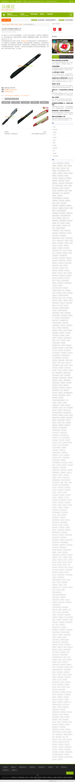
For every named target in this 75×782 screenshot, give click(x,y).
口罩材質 (60, 245)
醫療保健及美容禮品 (56, 704)
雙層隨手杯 (68, 729)
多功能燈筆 (66, 524)
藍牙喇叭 (61, 188)
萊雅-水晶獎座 (55, 97)
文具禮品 (65, 173)
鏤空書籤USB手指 (56, 345)
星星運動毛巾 (69, 325)
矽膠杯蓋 (54, 647)
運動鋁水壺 (54, 699)
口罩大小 (70, 365)
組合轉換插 (69, 659)
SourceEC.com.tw (8, 91)
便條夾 (53, 465)
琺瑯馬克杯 (63, 627)
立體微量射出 (63, 652)
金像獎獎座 (68, 422)
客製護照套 (65, 552)
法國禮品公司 (14, 770)
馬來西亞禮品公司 (42, 767)
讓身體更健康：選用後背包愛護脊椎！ (33, 20)
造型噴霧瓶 (66, 697)
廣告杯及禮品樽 (69, 183)
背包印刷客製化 (60, 667)
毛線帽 (53, 612)
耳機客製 (54, 195)
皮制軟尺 (65, 637)
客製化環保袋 (55, 539)
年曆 (69, 564)
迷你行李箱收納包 (56, 342)
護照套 (68, 340)
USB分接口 (70, 352)
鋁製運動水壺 (67, 425)
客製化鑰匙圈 (55, 544)
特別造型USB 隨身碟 (56, 290)
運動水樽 (59, 422)
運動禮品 (65, 300)
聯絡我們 (25, 1)
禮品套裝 (54, 243)
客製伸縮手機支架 (56, 532)
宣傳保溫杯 (69, 554)
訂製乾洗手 (68, 682)
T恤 (57, 305)
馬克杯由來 (61, 749)
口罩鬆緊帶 (60, 507)
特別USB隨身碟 (69, 622)
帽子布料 (54, 562)
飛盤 (67, 737)
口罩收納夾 (61, 367)
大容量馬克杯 (61, 527)
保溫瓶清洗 (69, 470)
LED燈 (59, 437)
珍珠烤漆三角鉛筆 (56, 627)
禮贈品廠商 (54, 649)
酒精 (64, 422)
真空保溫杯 (60, 410)
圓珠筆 (61, 312)
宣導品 (16, 24)
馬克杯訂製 (62, 302)
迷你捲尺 (54, 697)
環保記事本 (54, 634)
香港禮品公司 (13, 767)
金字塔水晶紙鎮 (65, 704)
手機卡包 (64, 579)
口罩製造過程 (67, 502)
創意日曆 (54, 310)
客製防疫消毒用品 (56, 554)
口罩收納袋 (68, 495)
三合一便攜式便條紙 (56, 357)
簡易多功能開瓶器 (64, 654)
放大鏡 (53, 589)
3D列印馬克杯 (55, 432)
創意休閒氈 (54, 485)
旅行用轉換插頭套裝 (68, 392)
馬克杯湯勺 (54, 749)
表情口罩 (54, 679)
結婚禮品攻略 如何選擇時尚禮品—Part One (62, 78)
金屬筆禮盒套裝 (55, 709)
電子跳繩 (64, 732)
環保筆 (71, 240)
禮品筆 (68, 170)
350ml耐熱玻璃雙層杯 (57, 198)
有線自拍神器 (61, 602)
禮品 (54, 150)
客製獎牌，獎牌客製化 (57, 549)
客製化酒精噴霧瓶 (64, 542)
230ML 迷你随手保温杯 (65, 215)
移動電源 (60, 649)
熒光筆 (53, 619)
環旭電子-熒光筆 (56, 84)
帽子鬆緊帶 (62, 382)
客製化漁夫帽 (63, 537)
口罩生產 (66, 497)
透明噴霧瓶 (60, 697)
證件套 (59, 687)
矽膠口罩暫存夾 (55, 335)
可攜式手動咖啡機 (56, 512)
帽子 (58, 223)
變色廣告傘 (60, 195)
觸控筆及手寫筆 (55, 417)
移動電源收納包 (67, 649)
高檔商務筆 (61, 756)
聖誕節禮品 (61, 415)
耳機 (69, 225)
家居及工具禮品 (68, 263)
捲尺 (60, 587)
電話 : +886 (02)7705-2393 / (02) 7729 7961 (36, 1)
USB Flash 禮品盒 (56, 352)
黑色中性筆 (25, 41)
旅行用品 (67, 180)
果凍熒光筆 (61, 397)
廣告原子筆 (67, 278)
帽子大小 (65, 559)
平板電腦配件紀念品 (63, 320)
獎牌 (66, 268)
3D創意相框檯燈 (63, 432)
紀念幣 (64, 657)
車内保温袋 (69, 297)
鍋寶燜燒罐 (66, 714)
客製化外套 (54, 263)
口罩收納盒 (61, 495)
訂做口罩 (62, 682)
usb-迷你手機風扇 (56, 447)
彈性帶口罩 (61, 569)
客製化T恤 (69, 260)
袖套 (61, 679)
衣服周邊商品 (66, 672)
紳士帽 (64, 659)
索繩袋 (60, 659)
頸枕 (53, 737)
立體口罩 (54, 337)
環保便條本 (54, 330)
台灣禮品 (71, 370)
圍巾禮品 (67, 520)
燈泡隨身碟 (61, 622)
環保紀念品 (67, 270)
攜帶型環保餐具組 (56, 238)
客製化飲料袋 (55, 547)
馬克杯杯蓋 (67, 744)
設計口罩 (54, 687)
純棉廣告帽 (59, 253)
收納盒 (60, 265)
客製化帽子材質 (68, 534)
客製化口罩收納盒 (56, 315)
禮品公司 (66, 208)
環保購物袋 (59, 292)
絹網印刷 (54, 662)
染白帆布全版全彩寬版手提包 (58, 400)
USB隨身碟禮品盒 (56, 355)
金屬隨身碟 (61, 425)
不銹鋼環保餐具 (55, 230)
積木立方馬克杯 (55, 652)
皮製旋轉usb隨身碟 (64, 639)
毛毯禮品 (60, 285)
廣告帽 (64, 218)
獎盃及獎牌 (68, 290)
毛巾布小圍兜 (55, 268)
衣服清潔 (54, 677)
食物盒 (60, 739)
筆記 (68, 652)
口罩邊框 (54, 507)
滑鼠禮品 (68, 223)
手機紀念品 (69, 387)
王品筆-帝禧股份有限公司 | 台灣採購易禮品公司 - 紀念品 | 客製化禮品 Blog (16, 95)
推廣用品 (60, 392)
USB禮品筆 (67, 440)
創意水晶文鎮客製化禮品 (64, 485)
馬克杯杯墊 (61, 744)
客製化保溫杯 (67, 230)
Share (16, 102)
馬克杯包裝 (69, 739)
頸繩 (64, 737)
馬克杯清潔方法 (68, 747)
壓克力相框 (54, 524)
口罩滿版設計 (60, 497)
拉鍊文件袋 (54, 392)
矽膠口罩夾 (61, 644)
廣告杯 (53, 280)
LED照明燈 (54, 437)
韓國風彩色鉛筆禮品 (68, 734)
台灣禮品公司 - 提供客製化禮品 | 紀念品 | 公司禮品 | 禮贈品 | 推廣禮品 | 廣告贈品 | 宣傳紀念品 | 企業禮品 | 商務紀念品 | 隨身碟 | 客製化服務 (41, 777)
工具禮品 (54, 559)
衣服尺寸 (54, 674)
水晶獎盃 (59, 402)
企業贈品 (54, 132)
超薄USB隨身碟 (55, 692)
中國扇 (60, 455)
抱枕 (61, 390)
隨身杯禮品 (54, 724)
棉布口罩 (65, 265)
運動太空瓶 (54, 300)
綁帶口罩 (59, 662)
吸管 (53, 372)
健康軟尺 (60, 475)
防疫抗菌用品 (55, 255)
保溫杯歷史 (64, 465)
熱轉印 (71, 619)
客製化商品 (60, 165)
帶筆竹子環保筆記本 (65, 317)
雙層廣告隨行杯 (55, 729)
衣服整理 (65, 674)
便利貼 (71, 243)
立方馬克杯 (64, 225)
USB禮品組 (54, 442)
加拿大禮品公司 (64, 767)
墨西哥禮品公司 (6, 770)
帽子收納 (59, 562)
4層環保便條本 (55, 435)
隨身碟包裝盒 (61, 724)
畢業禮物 (59, 637)
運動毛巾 (60, 300)
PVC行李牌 (60, 350)
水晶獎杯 (54, 402)
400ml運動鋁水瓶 (63, 255)
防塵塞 (60, 719)
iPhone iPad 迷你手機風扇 (62, 445)
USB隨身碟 (60, 173)
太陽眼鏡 (67, 527)
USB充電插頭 (64, 352)
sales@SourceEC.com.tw (51, 1)
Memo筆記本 (55, 258)
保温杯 (63, 362)
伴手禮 (11, 24)
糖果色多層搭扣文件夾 (57, 657)
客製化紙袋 (66, 245)
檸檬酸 (60, 609)
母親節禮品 (65, 609)
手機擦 (53, 582)
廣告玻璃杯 (54, 385)
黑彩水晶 (54, 759)
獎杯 (53, 624)
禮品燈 (65, 647)
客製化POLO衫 (62, 260)
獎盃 (63, 290)
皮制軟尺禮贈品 (55, 639)
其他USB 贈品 (62, 258)
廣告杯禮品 (69, 382)
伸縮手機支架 (64, 462)
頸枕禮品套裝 (58, 737)
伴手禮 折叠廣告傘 (56, 462)
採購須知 (42, 14)
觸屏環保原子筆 (55, 682)
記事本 (64, 297)
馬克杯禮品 (63, 430)
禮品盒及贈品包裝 (67, 412)
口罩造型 (54, 370)
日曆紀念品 (62, 325)
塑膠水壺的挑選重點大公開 (58, 116)
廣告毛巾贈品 (55, 265)
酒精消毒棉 (66, 702)
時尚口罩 (67, 599)
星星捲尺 (62, 599)
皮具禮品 (65, 292)
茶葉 (72, 667)
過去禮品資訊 (70, 56)
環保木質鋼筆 (70, 407)
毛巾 (68, 218)
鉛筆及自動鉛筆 (62, 220)
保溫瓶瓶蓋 (62, 472)
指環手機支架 (55, 587)
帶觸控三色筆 (55, 320)
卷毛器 (65, 365)
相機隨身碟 (54, 644)
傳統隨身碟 (66, 475)
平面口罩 (65, 564)
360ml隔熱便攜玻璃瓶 (60, 228)
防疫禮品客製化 (55, 215)
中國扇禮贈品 (66, 455)
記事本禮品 (63, 340)
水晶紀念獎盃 (60, 614)
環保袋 (53, 203)
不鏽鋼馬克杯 (55, 455)
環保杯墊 (60, 330)
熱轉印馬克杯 (55, 622)
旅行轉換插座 (55, 213)
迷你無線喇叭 (60, 243)
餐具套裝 (66, 243)
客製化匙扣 (61, 534)
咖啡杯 (59, 515)
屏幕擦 (70, 557)
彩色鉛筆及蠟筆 (65, 280)
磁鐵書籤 (62, 335)
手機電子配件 (60, 248)
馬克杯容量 (61, 742)
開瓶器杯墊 (54, 719)
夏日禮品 (60, 524)
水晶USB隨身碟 (65, 612)
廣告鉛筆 (63, 223)
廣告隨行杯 (54, 208)
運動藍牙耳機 (60, 190)
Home (3, 24)
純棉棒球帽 (65, 253)
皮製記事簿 (61, 332)
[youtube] (70, 1)
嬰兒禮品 (54, 529)
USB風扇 (54, 445)
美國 (57, 767)
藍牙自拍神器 (62, 213)
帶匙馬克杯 (60, 559)
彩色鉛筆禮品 (55, 387)
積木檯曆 (67, 335)
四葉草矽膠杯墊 (55, 312)
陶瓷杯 (59, 722)
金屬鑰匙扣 (63, 712)
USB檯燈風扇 (55, 440)
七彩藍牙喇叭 (55, 205)
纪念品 (53, 667)
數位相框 (58, 589)
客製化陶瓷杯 (62, 544)
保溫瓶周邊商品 (62, 467)
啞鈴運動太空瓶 (55, 517)
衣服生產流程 (60, 677)
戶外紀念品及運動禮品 (61, 210)
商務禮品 (54, 175)
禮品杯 (58, 203)
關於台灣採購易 (19, 1)
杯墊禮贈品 (54, 397)
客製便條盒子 (64, 532)
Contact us (70, 773)
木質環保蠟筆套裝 (56, 604)
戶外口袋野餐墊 (69, 574)
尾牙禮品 (54, 137)
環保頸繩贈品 (55, 332)
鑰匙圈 (61, 717)
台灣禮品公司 (5, 767)
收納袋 (62, 238)
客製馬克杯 (63, 554)
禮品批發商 (60, 647)
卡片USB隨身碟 (55, 365)
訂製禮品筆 (67, 684)
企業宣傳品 (54, 360)
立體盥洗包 (60, 337)
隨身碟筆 (67, 724)
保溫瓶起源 (69, 472)
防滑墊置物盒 (65, 719)
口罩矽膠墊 (54, 500)
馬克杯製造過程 (69, 752)
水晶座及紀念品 (60, 240)
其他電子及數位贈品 (65, 480)
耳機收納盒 (54, 297)
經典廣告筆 (54, 415)
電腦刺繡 (69, 732)
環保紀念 (65, 250)
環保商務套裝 (55, 629)
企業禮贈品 (62, 460)
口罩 (61, 193)
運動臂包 (63, 342)
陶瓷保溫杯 (68, 345)
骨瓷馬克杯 (54, 756)
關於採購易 (50, 14)
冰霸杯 (66, 482)
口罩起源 (65, 505)
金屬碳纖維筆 (65, 707)
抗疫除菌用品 (64, 582)
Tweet (6, 102)
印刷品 (61, 365)
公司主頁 (12, 1)
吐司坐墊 (54, 515)
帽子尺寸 (71, 559)
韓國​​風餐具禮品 (59, 734)
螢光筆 (53, 340)
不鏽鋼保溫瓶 (55, 450)
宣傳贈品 (54, 173)
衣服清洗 (70, 674)
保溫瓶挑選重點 (56, 66)
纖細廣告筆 (69, 664)
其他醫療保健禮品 (56, 480)
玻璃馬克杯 (62, 624)
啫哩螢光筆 (62, 517)
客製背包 (60, 380)
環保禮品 (54, 145)
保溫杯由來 (70, 465)
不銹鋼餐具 (63, 447)
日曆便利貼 (62, 597)
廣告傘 (70, 190)
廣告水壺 (71, 567)
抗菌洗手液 (54, 584)
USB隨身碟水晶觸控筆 (67, 442)
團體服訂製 (68, 258)
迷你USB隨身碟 (61, 420)
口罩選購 (70, 505)
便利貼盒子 (54, 245)
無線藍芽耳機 (66, 193)
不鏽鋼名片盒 (62, 450)
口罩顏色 (59, 370)
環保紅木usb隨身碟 (65, 632)
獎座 (65, 407)
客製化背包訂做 (55, 542)
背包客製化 (67, 667)
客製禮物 (59, 552)
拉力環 (65, 584)
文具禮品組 (54, 178)
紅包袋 (68, 657)
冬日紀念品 (69, 220)
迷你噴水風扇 (67, 694)
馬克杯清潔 (61, 747)
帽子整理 (65, 562)
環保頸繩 (60, 634)
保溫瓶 (70, 185)
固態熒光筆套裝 (67, 372)
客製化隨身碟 (69, 544)
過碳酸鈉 (66, 699)
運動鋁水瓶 (61, 699)
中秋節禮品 (54, 457)
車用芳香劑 (68, 692)
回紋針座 (62, 520)
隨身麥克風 (62, 727)
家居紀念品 (54, 278)
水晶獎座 (66, 240)
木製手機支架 (68, 602)
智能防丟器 (54, 602)
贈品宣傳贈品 (69, 417)
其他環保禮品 (55, 307)
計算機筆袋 (62, 417)
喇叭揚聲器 (59, 218)
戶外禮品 (54, 577)
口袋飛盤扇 (66, 507)
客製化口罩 (67, 188)
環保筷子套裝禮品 (56, 632)
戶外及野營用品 (61, 574)
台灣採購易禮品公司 (5, 1)
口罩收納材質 (55, 495)
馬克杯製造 (61, 752)
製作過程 (65, 679)
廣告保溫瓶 (61, 567)
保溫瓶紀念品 (55, 200)
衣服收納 (59, 674)
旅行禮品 (54, 190)
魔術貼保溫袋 (69, 302)
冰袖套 (61, 482)
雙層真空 (62, 729)
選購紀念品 (12, 15)
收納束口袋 (67, 248)
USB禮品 (65, 185)
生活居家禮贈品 (67, 634)
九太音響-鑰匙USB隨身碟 (58, 72)
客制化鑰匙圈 (67, 312)
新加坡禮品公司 (32, 767)
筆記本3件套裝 (55, 654)
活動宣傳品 (54, 183)
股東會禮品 (55, 148)
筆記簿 (65, 273)
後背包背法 (54, 572)
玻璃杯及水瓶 (65, 327)
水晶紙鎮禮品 (67, 614)
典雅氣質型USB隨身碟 (64, 307)
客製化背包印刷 (69, 539)
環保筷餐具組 (55, 220)
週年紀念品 (67, 420)
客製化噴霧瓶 (67, 375)
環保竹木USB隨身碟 (68, 330)
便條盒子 (54, 362)
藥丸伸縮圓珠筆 (67, 669)
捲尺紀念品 (65, 587)
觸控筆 (71, 415)
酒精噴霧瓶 (60, 702)
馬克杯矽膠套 (67, 749)
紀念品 (54, 126)
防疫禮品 (63, 345)
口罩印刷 (54, 490)
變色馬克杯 (54, 689)
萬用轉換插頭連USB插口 (57, 669)
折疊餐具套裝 (65, 322)
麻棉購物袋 (61, 347)
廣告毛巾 (58, 280)
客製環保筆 (54, 380)
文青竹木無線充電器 (56, 592)
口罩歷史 (54, 497)
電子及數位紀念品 (56, 430)
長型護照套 (67, 717)
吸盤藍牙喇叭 (62, 205)
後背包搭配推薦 (68, 569)
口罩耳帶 (69, 500)
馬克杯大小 (54, 742)
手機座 (68, 579)
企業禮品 (54, 170)
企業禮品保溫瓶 (55, 460)
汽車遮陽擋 (54, 617)
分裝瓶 (70, 482)
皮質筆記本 (54, 295)
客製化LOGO (55, 534)
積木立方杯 (60, 273)
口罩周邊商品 (60, 490)
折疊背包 (54, 283)
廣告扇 (66, 567)
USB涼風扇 (61, 440)
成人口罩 (54, 574)
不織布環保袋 (66, 198)
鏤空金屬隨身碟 (55, 717)
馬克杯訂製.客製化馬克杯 (57, 754)
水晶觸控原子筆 (55, 405)
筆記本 (53, 253)
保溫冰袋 (66, 305)
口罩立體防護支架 (62, 500)
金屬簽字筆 (62, 709)
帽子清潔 (59, 564)
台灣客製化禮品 (60, 163)
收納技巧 (71, 587)
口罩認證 (59, 505)
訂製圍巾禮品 (60, 684)
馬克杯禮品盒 (55, 752)
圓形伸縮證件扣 (55, 522)
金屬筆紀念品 (69, 213)
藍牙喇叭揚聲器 (59, 185)
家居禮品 (70, 315)
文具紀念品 (63, 168)
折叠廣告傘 (68, 200)
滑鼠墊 (60, 407)
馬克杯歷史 (54, 747)
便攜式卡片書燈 (69, 360)
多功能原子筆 (55, 260)
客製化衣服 (61, 263)
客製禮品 (54, 552)
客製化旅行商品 (62, 233)
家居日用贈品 (55, 156)
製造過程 (66, 415)
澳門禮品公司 (50, 767)
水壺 (67, 400)
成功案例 (24, 15)
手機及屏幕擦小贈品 (56, 322)
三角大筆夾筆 (65, 357)
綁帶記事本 (65, 662)
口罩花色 (54, 502)
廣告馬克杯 (66, 385)
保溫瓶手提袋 (63, 470)
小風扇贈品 (65, 557)
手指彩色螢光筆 (61, 577)
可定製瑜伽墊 (55, 510)
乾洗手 (60, 457)
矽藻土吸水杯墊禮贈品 (57, 412)
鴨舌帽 (53, 305)
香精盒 (64, 739)
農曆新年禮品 (60, 694)
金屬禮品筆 (54, 425)
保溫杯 (66, 190)
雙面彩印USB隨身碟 (56, 732)
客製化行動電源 (62, 377)
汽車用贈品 (59, 327)
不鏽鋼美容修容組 (56, 452)
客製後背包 (69, 377)
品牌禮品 (54, 153)
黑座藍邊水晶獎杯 (68, 756)
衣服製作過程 (67, 677)
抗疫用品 (58, 582)
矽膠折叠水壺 (67, 644)
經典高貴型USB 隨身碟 (63, 295)
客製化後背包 (64, 315)
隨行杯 (70, 722)
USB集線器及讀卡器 (65, 355)
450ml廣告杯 (63, 203)
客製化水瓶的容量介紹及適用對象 (60, 60)
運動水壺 (54, 422)
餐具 (53, 228)
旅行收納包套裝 (55, 597)
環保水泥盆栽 (69, 629)
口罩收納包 (54, 367)
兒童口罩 (59, 477)
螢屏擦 (53, 672)
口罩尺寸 (54, 492)
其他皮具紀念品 (66, 477)
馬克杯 (71, 208)
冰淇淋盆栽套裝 (55, 482)
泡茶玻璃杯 (61, 208)
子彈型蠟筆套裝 (61, 529)
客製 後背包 (20, 20)
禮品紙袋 (54, 273)
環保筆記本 (54, 270)
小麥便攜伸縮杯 (62, 235)
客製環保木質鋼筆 (67, 549)
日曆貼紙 (68, 395)
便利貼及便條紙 (55, 193)
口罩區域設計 (67, 487)
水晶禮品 (65, 402)
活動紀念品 (68, 405)
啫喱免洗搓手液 (55, 520)
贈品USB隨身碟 (62, 689)
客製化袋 (69, 233)
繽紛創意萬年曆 (55, 664)
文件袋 (53, 240)
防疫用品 (54, 722)
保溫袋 (67, 362)
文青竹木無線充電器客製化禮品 (59, 594)
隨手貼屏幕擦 (64, 722)
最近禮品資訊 (55, 56)
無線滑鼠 (58, 225)
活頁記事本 (61, 268)
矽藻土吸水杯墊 (67, 410)
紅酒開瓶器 (54, 659)
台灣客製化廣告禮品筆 (62, 310)
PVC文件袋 (54, 350)
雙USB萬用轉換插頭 (63, 427)
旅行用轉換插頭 (55, 325)
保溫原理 (58, 465)
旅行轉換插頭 (55, 250)
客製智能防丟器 (62, 547)
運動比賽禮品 (55, 275)
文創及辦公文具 (62, 178)
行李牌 (58, 340)
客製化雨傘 (61, 200)
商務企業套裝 (55, 188)
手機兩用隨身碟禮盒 (56, 579)
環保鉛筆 (54, 410)
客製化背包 (47, 20)
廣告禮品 (60, 385)
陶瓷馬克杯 (54, 427)
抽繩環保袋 (66, 390)
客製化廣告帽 (55, 377)
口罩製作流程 (60, 502)
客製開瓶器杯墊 (67, 380)
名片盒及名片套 (64, 512)
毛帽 (70, 609)
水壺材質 (58, 612)
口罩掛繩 (65, 492)
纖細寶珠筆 (62, 664)
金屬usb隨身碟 (55, 302)
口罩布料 (59, 492)
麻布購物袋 (54, 347)
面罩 (53, 734)
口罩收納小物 (67, 367)
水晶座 (53, 327)
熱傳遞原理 (59, 619)
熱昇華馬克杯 (65, 619)
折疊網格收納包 (55, 390)
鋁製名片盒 (69, 712)
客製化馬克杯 (61, 180)
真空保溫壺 (68, 332)
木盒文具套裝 (61, 183)
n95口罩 (61, 305)
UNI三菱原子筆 (67, 350)
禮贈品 (54, 142)
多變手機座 (54, 527)
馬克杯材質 (54, 744)
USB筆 (59, 442)
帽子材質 (70, 562)
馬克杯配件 (66, 754)
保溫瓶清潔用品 (55, 472)
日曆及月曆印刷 (55, 599)
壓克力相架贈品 (63, 522)
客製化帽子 (69, 205)
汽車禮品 (62, 405)
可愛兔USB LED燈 (63, 510)
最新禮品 (66, 175)
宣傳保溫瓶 (54, 557)
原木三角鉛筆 (60, 487)
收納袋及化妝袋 (69, 238)
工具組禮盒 (57, 317)
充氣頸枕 (54, 477)
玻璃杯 (53, 292)
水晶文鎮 (54, 614)
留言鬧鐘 (70, 250)
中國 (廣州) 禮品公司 (22, 767)
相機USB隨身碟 (64, 642)
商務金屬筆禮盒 (59, 372)
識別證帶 (64, 687)
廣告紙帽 (54, 248)
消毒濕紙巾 (61, 617)
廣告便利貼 (61, 278)
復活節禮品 (61, 572)
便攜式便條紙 (61, 360)
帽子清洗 (54, 564)
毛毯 (60, 250)
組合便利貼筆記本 (67, 337)
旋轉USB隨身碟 (68, 283)
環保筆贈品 (61, 270)
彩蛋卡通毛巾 (62, 387)
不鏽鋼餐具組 (64, 452)
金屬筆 (70, 253)
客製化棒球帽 (62, 275)
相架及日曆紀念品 (56, 642)
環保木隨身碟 (62, 629)
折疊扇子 (60, 584)
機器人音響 (54, 609)
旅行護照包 (54, 395)
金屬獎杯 (54, 707)
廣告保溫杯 (54, 567)
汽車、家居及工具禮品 (57, 287)
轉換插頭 (54, 420)
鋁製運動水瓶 (55, 714)
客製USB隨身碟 (55, 375)
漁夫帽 (53, 225)
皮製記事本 (70, 292)
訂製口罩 (54, 684)
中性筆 (61, 230)
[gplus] (73, 1)
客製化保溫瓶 (55, 233)
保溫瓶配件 (54, 475)
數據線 (63, 589)
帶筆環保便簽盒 (55, 382)
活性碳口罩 (65, 287)
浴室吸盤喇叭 (55, 407)
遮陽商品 (54, 702)
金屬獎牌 (59, 707)
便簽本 (59, 362)
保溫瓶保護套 (55, 467)
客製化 (61, 375)
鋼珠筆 (60, 714)
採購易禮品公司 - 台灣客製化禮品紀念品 (65, 781)
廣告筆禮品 (54, 180)
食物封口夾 (54, 739)
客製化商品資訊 (34, 14)
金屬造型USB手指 (56, 712)
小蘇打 (60, 557)
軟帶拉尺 (54, 694)
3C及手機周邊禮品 (61, 170)
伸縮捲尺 (70, 462)
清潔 (66, 617)
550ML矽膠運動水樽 (64, 435)
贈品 (68, 168)
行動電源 (70, 273)
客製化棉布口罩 (55, 537)
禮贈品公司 (70, 647)
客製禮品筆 (69, 275)
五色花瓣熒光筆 (66, 457)
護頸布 (68, 687)
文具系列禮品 (60, 175)
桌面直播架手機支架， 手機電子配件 (60, 607)
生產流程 (54, 637)
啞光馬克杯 (64, 515)
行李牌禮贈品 (59, 672)
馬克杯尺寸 (67, 742)
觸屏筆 (60, 297)
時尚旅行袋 (54, 285)
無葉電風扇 (70, 617)
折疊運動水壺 (60, 283)
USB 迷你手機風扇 (66, 437)
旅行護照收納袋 (62, 395)
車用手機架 (62, 692)
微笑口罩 (66, 572)
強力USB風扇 (55, 569)
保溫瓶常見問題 (55, 470)
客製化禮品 (55, 129)
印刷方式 (54, 487)
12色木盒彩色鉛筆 (68, 347)
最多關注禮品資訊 (62, 56)
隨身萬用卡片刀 (55, 727)
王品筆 (7, 24)
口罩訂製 (54, 505)
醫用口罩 (71, 300)
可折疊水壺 (65, 370)
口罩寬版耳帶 (67, 490)
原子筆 (53, 218)
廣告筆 (20, 24)
